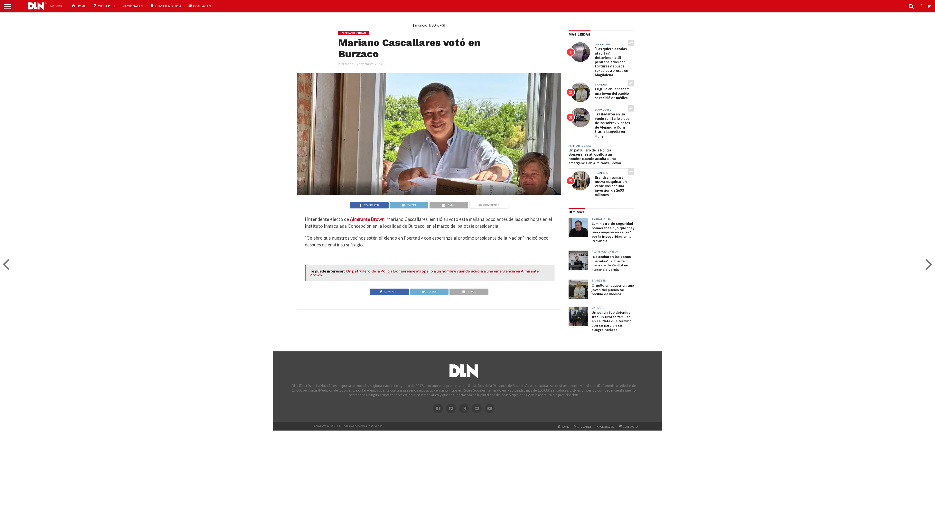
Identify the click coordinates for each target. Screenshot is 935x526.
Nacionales (132, 6)
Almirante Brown (367, 219)
